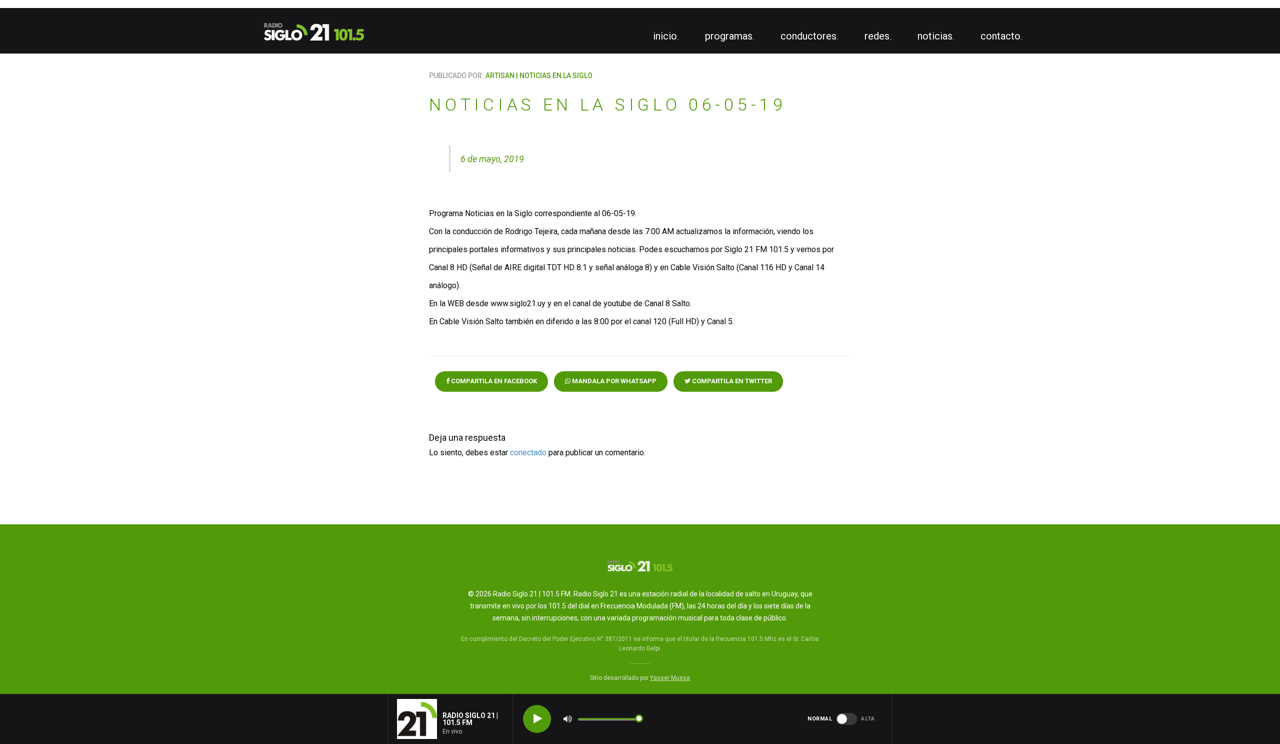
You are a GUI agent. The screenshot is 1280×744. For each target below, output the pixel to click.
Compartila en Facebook (493, 381)
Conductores (808, 36)
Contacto (1000, 36)
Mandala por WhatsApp (613, 381)
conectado (528, 452)
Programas (728, 36)
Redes (877, 36)
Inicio (665, 36)
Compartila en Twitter (731, 381)
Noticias (935, 36)
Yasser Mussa (670, 677)
